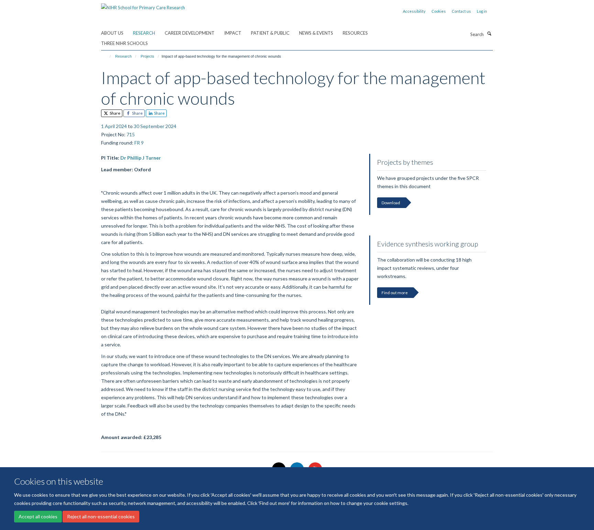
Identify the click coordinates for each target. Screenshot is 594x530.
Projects (147, 56)
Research (144, 33)
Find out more (395, 292)
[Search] (489, 33)
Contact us (461, 11)
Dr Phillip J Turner (140, 158)
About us (112, 33)
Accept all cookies (38, 516)
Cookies (438, 11)
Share (114, 113)
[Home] (107, 56)
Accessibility (414, 11)
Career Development (189, 33)
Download (391, 202)
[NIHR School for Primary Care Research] (143, 5)
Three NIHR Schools (124, 43)
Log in (482, 11)
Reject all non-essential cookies (101, 516)
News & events (316, 33)
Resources (355, 33)
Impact (232, 33)
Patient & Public (270, 33)
